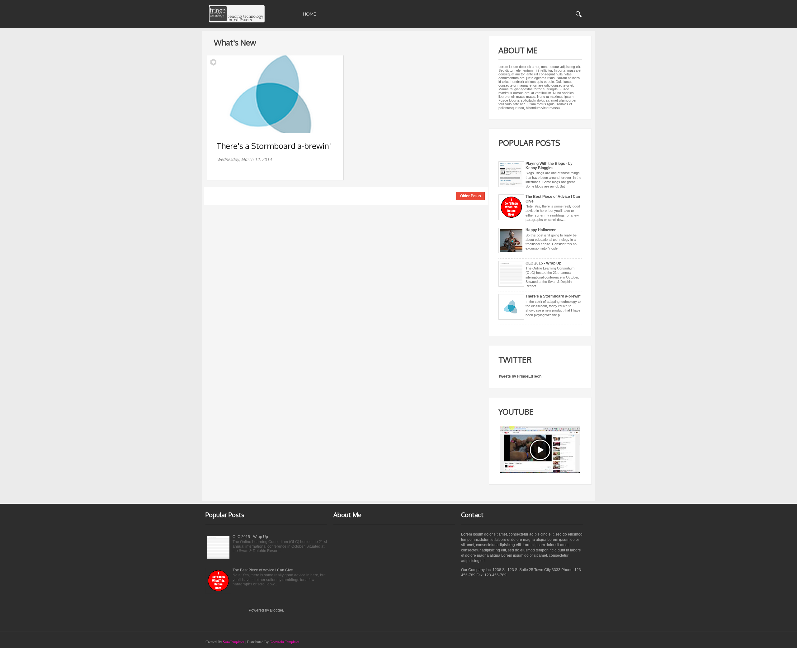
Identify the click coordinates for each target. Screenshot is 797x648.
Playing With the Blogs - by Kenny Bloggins (549, 165)
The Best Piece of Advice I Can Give (263, 570)
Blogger (276, 610)
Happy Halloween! (542, 230)
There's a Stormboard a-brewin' (273, 146)
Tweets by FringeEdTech (519, 376)
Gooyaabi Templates (284, 642)
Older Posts (470, 196)
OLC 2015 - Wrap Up (543, 263)
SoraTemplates (233, 642)
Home (309, 14)
